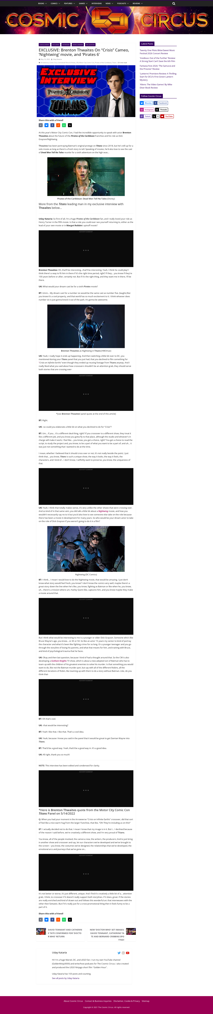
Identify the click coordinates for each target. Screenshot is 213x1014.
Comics (54, 3)
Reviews (136, 3)
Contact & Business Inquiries (98, 1001)
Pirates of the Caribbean (103, 63)
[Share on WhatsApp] (64, 125)
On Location (90, 45)
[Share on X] (70, 125)
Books (41, 3)
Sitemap (145, 1001)
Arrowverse (45, 63)
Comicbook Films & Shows (66, 63)
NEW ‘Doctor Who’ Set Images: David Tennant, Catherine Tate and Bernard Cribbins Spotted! (107, 934)
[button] (45, 3)
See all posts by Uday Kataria (65, 978)
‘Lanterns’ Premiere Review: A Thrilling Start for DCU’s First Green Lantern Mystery (158, 76)
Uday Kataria (57, 59)
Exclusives (55, 45)
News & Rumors (78, 45)
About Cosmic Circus (73, 1001)
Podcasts (121, 3)
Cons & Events (44, 45)
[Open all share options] (41, 125)
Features (68, 3)
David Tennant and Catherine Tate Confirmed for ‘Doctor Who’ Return (65, 933)
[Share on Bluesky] (46, 125)
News (108, 3)
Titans (114, 63)
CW (77, 63)
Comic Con (53, 63)
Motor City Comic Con (86, 63)
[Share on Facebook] (52, 125)
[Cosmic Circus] (106, 8)
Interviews (97, 3)
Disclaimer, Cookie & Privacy (127, 1001)
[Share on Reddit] (58, 125)
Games (82, 3)
